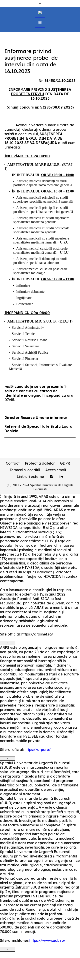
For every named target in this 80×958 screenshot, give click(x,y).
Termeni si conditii (25, 470)
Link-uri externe (30, 476)
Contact (13, 463)
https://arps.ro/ (37, 749)
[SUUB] (40, 12)
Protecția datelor (40, 463)
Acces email (55, 470)
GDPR (65, 463)
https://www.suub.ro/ (47, 940)
